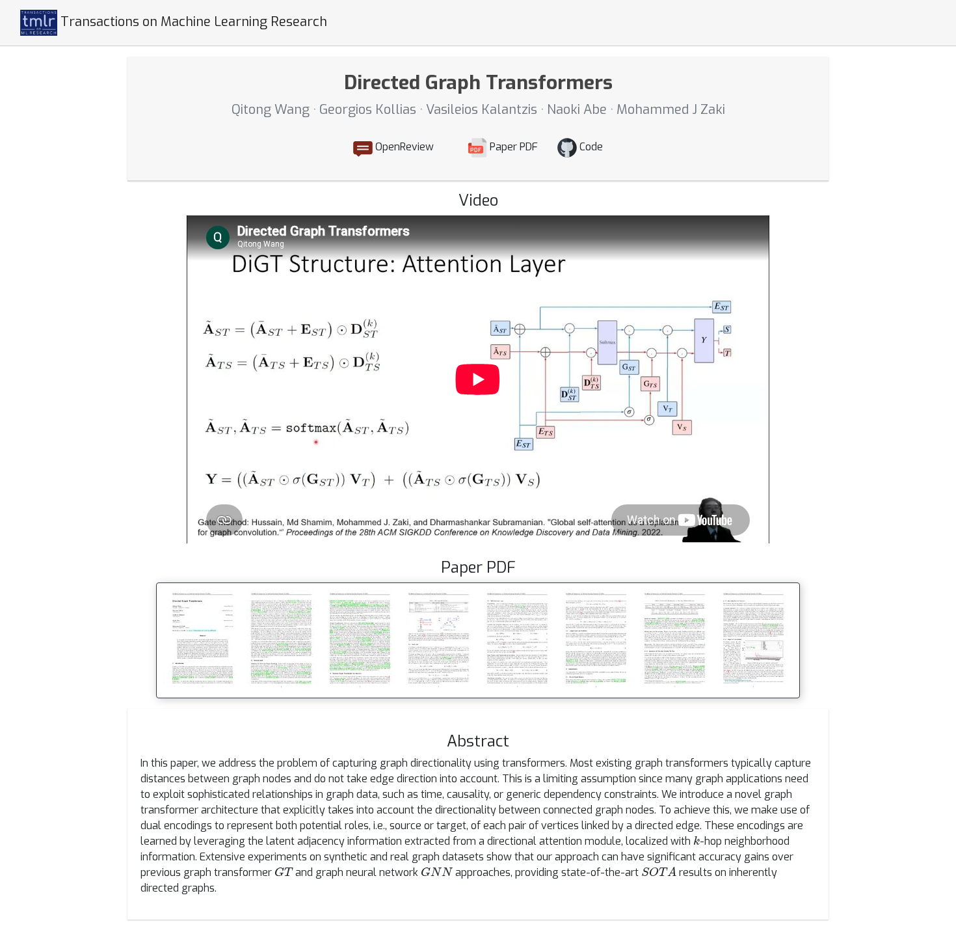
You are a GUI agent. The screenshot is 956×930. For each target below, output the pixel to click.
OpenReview (403, 147)
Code (590, 147)
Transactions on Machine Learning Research (192, 22)
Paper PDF (512, 147)
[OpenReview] (450, 147)
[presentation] (696, 840)
